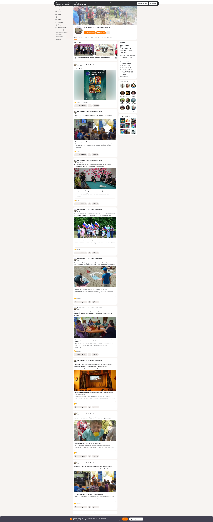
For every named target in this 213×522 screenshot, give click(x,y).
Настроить (153, 3)
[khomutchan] (75, 65)
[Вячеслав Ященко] (133, 100)
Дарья (133, 111)
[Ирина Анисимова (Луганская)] (133, 93)
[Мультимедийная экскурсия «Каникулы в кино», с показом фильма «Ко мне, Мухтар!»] (95, 386)
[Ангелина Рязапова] (122, 93)
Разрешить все (142, 3)
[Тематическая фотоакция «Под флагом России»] (95, 232)
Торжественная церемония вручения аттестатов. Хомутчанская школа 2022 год (84, 57)
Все (135, 81)
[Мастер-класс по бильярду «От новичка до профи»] (95, 183)
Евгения (128, 89)
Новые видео (77, 42)
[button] (90, 32)
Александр (122, 103)
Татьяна (122, 89)
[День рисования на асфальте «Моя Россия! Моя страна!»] (95, 281)
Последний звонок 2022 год (102, 57)
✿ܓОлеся (128, 103)
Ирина (133, 96)
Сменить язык (59, 30)
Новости (58, 34)
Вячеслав (133, 103)
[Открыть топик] (95, 68)
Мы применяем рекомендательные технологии (63, 38)
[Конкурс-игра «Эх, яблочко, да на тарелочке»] (95, 435)
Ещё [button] (61, 34)
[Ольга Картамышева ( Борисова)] (128, 107)
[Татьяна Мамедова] (122, 85)
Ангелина (122, 96)
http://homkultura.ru (126, 65)
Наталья (122, 111)
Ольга (128, 111)
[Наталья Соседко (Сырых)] (122, 107)
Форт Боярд (128, 96)
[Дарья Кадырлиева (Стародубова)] (133, 107)
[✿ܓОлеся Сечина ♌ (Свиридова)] (128, 100)
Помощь (66, 32)
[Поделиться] (89, 154)
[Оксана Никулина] (133, 85)
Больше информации (80, 4)
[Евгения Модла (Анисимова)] (128, 85)
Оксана (133, 89)
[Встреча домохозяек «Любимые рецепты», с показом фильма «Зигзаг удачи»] (95, 333)
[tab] (75, 38)
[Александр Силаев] (122, 100)
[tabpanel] (95, 286)
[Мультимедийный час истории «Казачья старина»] (95, 486)
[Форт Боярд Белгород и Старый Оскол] (128, 93)
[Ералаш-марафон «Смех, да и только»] (95, 134)
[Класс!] (75, 102)
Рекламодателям (60, 32)
